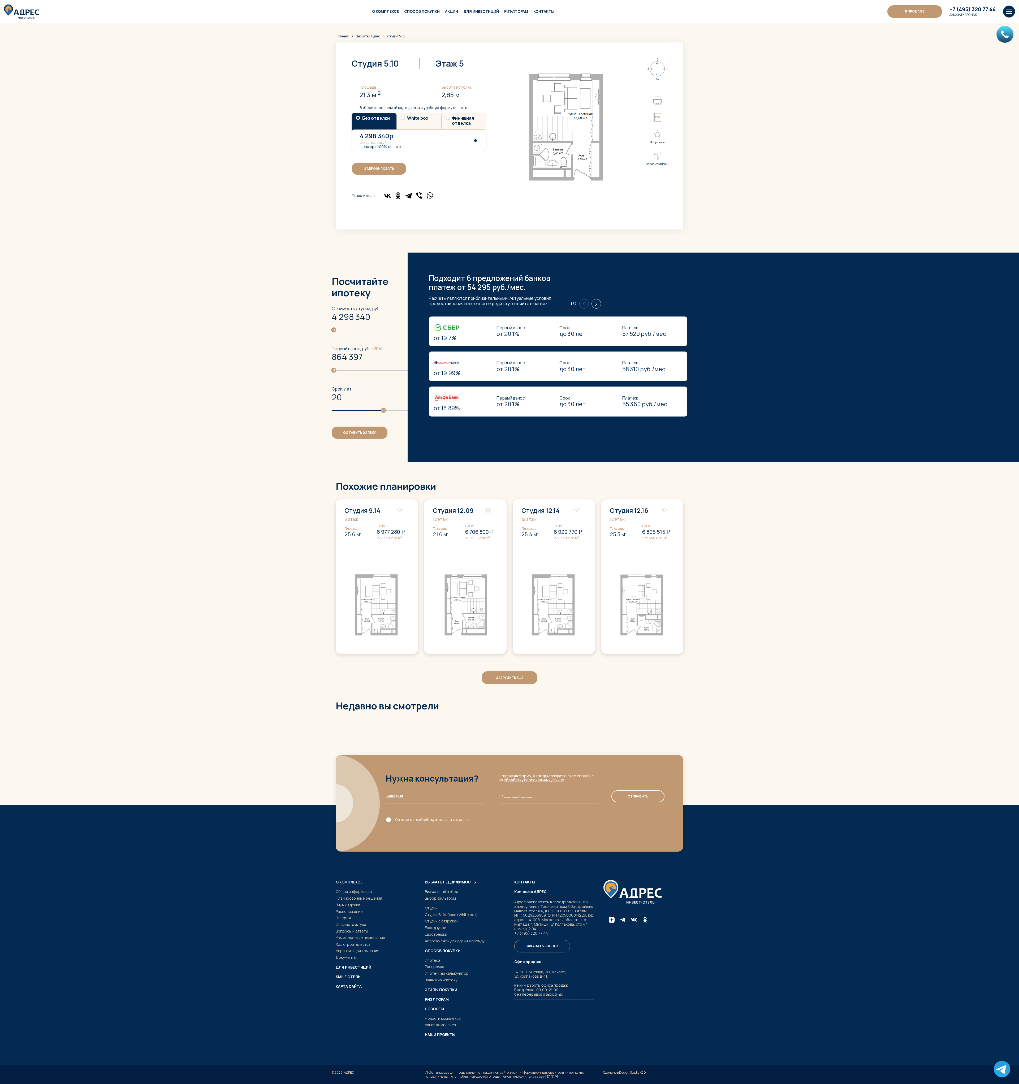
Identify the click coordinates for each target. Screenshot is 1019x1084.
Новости (434, 1009)
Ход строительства (353, 944)
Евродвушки (435, 927)
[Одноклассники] (398, 195)
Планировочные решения (359, 898)
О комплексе (385, 11)
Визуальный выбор (441, 891)
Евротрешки (436, 934)
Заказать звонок (963, 15)
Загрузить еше (509, 677)
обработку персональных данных (534, 779)
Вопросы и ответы (352, 931)
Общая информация (354, 891)
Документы (346, 957)
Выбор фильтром (440, 898)
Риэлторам (516, 11)
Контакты (543, 11)
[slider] (333, 329)
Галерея (343, 917)
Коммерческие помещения (360, 937)
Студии (431, 907)
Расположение (349, 911)
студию (368, 36)
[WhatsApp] (430, 195)
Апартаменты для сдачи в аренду (454, 940)
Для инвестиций (481, 11)
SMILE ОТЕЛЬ (348, 977)
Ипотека (432, 960)
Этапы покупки (441, 990)
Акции (451, 11)
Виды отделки (348, 904)
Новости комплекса (443, 1018)
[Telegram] (408, 195)
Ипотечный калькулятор (447, 973)
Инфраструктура (351, 924)
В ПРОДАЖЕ (915, 11)
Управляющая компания (357, 950)
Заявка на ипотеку (441, 979)
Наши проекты (440, 1035)
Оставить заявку (359, 432)
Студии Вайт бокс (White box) (451, 914)
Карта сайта (349, 986)
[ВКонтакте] (387, 195)
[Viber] (419, 195)
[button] (596, 304)
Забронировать (379, 168)
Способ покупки (422, 11)
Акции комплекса (440, 1024)
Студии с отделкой (442, 920)
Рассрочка (434, 966)
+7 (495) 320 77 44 (972, 9)
